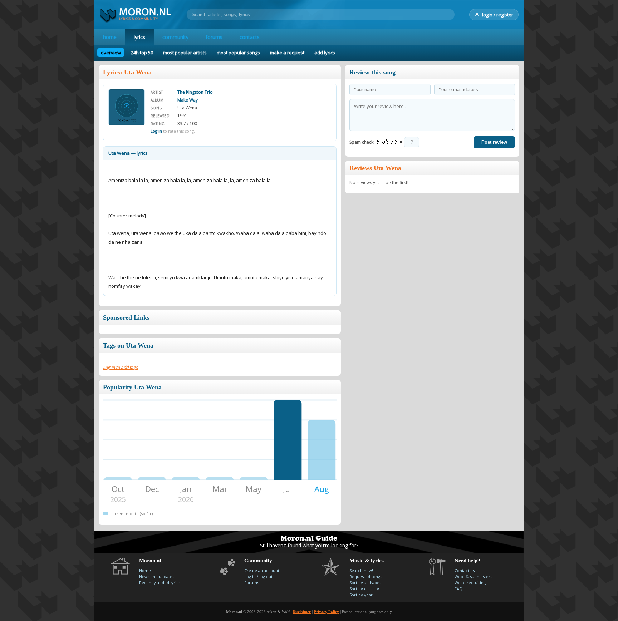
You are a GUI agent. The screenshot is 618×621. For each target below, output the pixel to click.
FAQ (458, 588)
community (175, 37)
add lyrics (324, 52)
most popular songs (238, 52)
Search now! (361, 570)
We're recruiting (470, 582)
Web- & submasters (473, 576)
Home (145, 570)
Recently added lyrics (159, 582)
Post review (494, 142)
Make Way (187, 100)
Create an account (261, 570)
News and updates (156, 576)
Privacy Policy (326, 612)
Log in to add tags (120, 367)
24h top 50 (142, 52)
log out (266, 576)
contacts (250, 37)
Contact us (465, 570)
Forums (251, 582)
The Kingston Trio (195, 92)
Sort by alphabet (365, 582)
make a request (287, 52)
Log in (156, 131)
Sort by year (361, 594)
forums (214, 37)
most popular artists (185, 52)
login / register (497, 14)
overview (111, 52)
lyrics (139, 37)
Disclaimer (302, 612)
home (110, 37)
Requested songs (365, 576)
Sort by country (364, 588)
